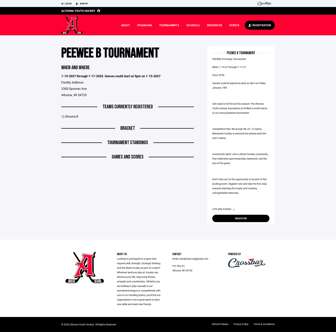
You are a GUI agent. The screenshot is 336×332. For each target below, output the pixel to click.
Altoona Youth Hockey (78, 11)
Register (241, 218)
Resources (214, 25)
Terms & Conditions (264, 324)
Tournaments (169, 25)
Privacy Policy (240, 324)
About (125, 25)
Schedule (193, 25)
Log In (67, 3)
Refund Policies (220, 324)
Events (234, 25)
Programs (144, 25)
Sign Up (83, 3)
